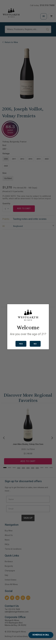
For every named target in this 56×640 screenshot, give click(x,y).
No (35, 343)
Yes (21, 343)
